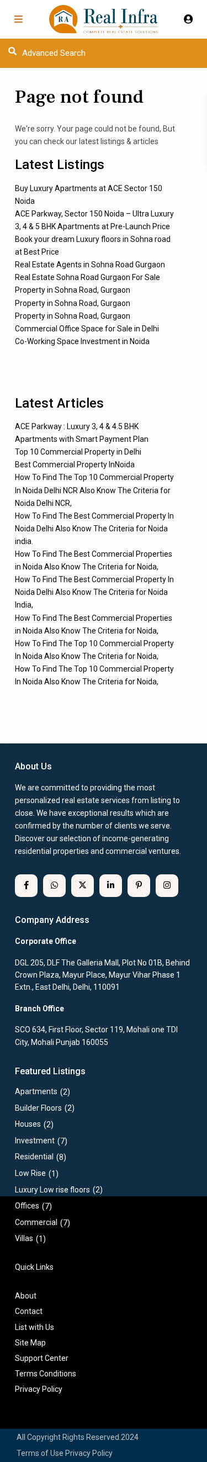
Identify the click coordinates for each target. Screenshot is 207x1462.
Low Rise (30, 1173)
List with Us (34, 1327)
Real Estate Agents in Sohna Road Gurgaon (90, 264)
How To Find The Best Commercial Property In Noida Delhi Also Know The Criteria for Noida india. (94, 528)
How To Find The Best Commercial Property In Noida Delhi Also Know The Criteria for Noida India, (94, 592)
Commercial (36, 1222)
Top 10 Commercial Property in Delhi (78, 451)
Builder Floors (38, 1108)
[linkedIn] (110, 885)
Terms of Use (40, 1453)
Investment (35, 1140)
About (25, 1295)
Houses (28, 1124)
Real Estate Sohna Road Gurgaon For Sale (87, 277)
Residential (34, 1156)
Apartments (36, 1091)
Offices (27, 1205)
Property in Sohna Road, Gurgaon (72, 290)
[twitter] (82, 885)
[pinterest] (139, 885)
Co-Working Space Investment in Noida (82, 341)
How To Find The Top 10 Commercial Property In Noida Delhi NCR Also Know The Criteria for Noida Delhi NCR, (94, 490)
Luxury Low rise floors (52, 1189)
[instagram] (167, 885)
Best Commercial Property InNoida (75, 464)
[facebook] (26, 885)
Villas (24, 1238)
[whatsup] (54, 885)
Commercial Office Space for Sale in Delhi (87, 328)
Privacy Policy (89, 1453)
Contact (29, 1311)
